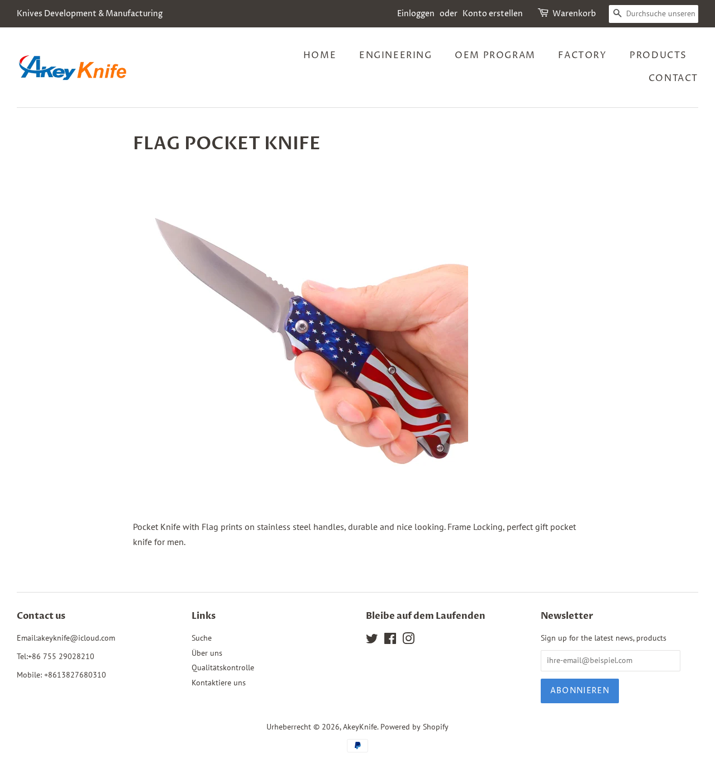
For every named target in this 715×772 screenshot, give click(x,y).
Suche (202, 638)
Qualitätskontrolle (223, 667)
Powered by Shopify (414, 727)
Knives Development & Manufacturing (90, 13)
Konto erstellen (493, 13)
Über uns (207, 653)
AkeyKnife (360, 727)
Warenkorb (574, 13)
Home (319, 55)
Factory (582, 55)
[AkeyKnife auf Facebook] (390, 641)
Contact (673, 78)
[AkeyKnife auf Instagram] (408, 641)
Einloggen (416, 13)
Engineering (395, 55)
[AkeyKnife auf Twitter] (372, 641)
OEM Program (495, 55)
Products (658, 55)
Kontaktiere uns (219, 683)
